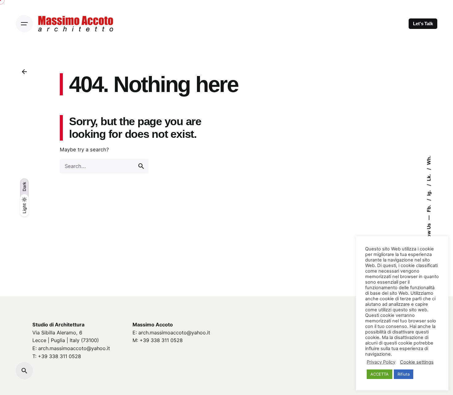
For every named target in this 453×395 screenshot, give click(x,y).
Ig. (428, 192)
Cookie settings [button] (417, 362)
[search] (141, 166)
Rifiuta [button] (404, 374)
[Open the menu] (24, 23)
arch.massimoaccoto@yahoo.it (74, 348)
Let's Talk (423, 23)
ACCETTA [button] (379, 374)
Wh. (428, 160)
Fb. (428, 208)
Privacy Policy (381, 362)
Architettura (69, 324)
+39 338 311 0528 (59, 356)
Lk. (428, 177)
